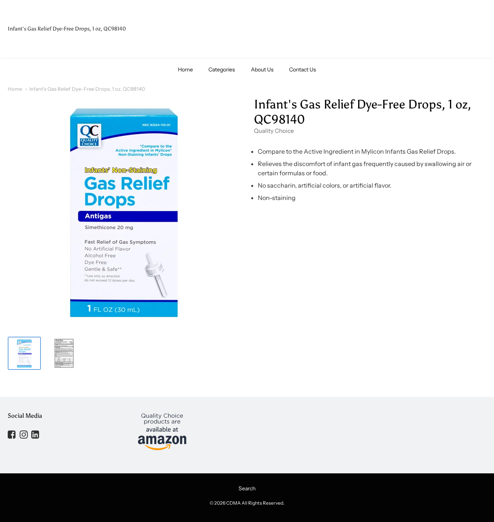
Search (247, 488)
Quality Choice (274, 130)
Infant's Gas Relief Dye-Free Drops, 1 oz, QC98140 (87, 89)
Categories (221, 69)
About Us (262, 69)
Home (185, 69)
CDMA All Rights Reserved (254, 503)
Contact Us (302, 69)
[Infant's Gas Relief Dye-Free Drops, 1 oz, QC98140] (24, 353)
